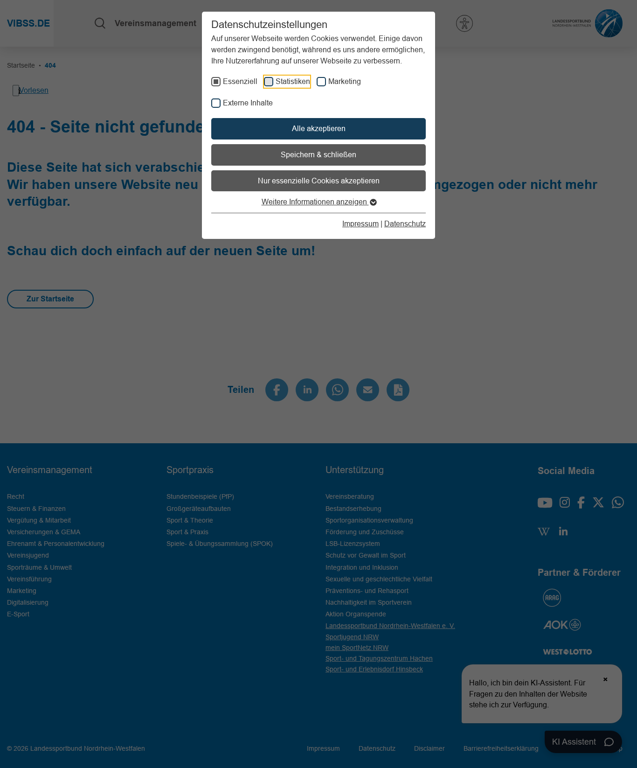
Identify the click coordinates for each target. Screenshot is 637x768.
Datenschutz (405, 223)
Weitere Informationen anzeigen (315, 201)
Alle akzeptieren (319, 128)
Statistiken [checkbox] (293, 81)
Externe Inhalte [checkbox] (248, 102)
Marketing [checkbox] (344, 81)
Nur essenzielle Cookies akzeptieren (319, 180)
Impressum (360, 223)
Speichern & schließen (318, 154)
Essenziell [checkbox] (240, 81)
